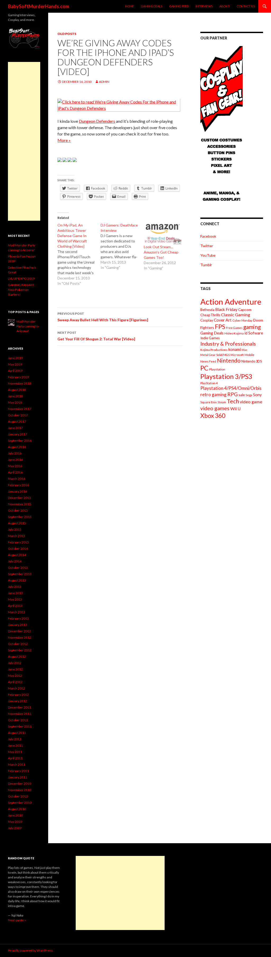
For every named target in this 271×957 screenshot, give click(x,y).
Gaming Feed (179, 6)
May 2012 (15, 676)
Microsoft (237, 354)
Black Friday (226, 309)
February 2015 (18, 542)
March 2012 (16, 688)
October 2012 (18, 644)
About (224, 6)
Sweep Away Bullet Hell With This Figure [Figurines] (102, 317)
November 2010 (19, 790)
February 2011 (18, 771)
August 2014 (17, 555)
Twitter (206, 245)
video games (214, 408)
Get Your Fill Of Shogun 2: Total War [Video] (96, 336)
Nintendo (229, 360)
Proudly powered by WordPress (30, 951)
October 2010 (18, 796)
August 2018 (17, 390)
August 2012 (17, 656)
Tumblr (206, 265)
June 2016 (15, 460)
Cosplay (206, 320)
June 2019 (15, 358)
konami (234, 349)
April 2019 (15, 371)
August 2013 (17, 580)
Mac (244, 349)
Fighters (207, 327)
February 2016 (18, 485)
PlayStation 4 (209, 383)
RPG (232, 394)
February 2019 (18, 377)
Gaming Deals (151, 6)
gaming (252, 326)
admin (104, 82)
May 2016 (15, 466)
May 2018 (15, 402)
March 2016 (16, 479)
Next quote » (17, 920)
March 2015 (16, 536)
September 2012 (19, 650)
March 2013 (16, 612)
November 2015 (19, 504)
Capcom (244, 309)
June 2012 (15, 669)
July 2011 (14, 739)
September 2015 (19, 517)
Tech (233, 401)
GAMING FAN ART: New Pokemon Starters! (21, 289)
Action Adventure (230, 301)
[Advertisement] (24, 141)
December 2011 (19, 707)
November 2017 (19, 409)
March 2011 (16, 764)
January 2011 (17, 777)
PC (204, 368)
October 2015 (18, 510)
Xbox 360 (212, 415)
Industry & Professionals (228, 344)
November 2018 (19, 383)
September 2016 (19, 441)
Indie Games (210, 338)
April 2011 (15, 758)
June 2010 (15, 815)
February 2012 (18, 695)
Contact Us (246, 6)
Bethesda (207, 310)
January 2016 (17, 491)
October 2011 (18, 720)
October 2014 (18, 548)
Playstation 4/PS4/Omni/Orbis (230, 388)
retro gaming (213, 394)
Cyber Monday (242, 320)
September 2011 (19, 726)
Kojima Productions (214, 349)
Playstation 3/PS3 (226, 376)
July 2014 (14, 561)
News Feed (208, 361)
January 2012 (17, 701)
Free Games (234, 327)
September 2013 (19, 574)
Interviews (204, 6)
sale (241, 394)
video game (251, 401)
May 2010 (15, 822)
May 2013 (15, 599)
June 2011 (15, 745)
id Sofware (254, 333)
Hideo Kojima (234, 333)
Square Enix (208, 402)
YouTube (207, 255)
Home (129, 6)
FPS (220, 326)
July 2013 (14, 587)
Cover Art (223, 320)
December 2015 (19, 498)
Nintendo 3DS (251, 361)
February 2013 (18, 618)
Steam (222, 402)
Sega (249, 395)
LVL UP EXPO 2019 (21, 279)
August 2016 (17, 447)
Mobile (249, 355)
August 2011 (17, 733)
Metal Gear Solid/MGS (215, 354)
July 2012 (14, 663)
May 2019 (15, 364)
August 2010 (17, 809)
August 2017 (17, 421)
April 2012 (15, 682)
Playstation (217, 369)
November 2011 (19, 714)
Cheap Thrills (210, 315)
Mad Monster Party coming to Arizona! (27, 326)
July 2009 (14, 828)
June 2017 (15, 428)
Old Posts (66, 34)
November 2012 (19, 637)
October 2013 (18, 568)
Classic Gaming (235, 314)
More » (64, 140)
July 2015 (14, 529)
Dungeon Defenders (97, 121)
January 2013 (17, 625)
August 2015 (17, 523)
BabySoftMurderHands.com (38, 6)
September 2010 (19, 803)
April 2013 (15, 606)
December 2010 (19, 784)
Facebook (208, 236)
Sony (257, 394)
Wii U (235, 408)
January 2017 (17, 434)
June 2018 (15, 396)
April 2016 (15, 472)
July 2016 (14, 453)
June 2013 (15, 593)
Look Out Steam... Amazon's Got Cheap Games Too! (161, 252)
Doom (258, 320)
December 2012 (19, 631)
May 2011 (15, 752)
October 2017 (18, 415)
